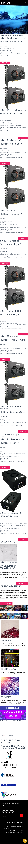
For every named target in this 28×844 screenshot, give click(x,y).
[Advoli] (7, 2)
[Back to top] (9, 810)
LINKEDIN (18, 840)
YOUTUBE (15, 840)
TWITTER (10, 840)
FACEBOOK (13, 840)
